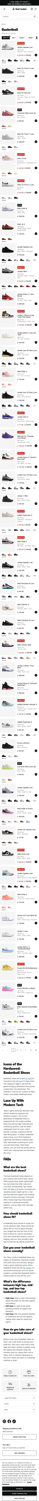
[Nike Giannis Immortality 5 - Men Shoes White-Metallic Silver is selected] (4, 1021)
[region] (19, 2)
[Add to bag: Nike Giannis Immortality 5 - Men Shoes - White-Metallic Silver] (36, 1016)
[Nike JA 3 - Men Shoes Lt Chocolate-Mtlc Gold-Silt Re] (10, 239)
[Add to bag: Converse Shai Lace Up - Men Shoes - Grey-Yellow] (36, 774)
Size (13, 38)
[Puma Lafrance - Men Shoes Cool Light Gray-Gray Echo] (16, 756)
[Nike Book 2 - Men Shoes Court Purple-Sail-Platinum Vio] (16, 554)
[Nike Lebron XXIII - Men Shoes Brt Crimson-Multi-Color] (16, 657)
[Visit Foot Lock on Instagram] (4, 1421)
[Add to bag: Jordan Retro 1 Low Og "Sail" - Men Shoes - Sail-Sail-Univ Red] (36, 342)
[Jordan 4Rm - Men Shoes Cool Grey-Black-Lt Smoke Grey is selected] (4, 286)
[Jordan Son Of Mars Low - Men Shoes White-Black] (16, 363)
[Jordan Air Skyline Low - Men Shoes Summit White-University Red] (16, 842)
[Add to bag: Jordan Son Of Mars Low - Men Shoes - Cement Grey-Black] (36, 482)
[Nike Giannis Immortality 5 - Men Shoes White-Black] (10, 1021)
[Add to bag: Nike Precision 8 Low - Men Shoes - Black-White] (36, 591)
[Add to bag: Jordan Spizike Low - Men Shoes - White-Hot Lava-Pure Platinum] (36, 881)
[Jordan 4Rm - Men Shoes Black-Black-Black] (34, 286)
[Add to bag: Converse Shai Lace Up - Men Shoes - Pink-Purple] (36, 120)
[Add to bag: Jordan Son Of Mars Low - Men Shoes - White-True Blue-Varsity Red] (36, 1037)
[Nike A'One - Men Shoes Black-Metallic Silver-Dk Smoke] (10, 173)
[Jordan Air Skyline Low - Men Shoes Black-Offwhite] (10, 842)
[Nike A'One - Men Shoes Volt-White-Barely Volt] (16, 173)
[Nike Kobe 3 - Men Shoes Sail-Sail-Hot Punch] (10, 907)
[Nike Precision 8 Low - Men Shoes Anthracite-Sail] (22, 596)
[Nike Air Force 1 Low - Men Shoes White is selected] (4, 197)
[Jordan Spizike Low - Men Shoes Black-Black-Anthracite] (10, 60)
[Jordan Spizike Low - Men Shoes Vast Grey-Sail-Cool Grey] (28, 260)
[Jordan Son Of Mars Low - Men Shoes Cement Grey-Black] (28, 363)
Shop (6, 1409)
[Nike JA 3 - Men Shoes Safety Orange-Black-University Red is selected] (4, 239)
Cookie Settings (19, 1498)
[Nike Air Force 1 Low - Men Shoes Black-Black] (10, 147)
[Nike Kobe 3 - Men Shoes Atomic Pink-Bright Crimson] (10, 384)
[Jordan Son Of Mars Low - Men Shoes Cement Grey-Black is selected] (4, 488)
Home (3, 24)
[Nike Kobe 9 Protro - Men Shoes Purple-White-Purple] (22, 821)
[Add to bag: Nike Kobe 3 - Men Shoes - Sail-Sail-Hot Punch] (36, 379)
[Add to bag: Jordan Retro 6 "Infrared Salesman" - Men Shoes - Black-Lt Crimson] (36, 693)
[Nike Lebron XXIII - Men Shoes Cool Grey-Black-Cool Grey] (22, 657)
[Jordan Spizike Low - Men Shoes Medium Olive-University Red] (16, 60)
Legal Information (10, 1398)
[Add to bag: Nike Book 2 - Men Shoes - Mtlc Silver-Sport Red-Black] (36, 549)
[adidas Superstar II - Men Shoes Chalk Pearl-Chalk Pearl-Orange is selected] (4, 530)
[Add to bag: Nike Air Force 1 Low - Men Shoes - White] (36, 192)
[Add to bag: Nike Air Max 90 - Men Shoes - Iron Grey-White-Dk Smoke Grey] (36, 102)
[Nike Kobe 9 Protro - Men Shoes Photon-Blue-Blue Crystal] (28, 821)
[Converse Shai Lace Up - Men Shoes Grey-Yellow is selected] (4, 779)
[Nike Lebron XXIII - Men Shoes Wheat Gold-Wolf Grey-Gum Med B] (28, 657)
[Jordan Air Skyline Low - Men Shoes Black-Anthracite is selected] (4, 842)
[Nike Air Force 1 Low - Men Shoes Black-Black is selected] (4, 81)
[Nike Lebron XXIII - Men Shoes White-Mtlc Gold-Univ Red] (10, 657)
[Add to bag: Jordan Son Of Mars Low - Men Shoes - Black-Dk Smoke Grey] (36, 400)
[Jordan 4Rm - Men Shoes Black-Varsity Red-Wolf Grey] (10, 286)
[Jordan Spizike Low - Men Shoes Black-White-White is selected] (4, 575)
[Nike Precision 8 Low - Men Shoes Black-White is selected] (4, 596)
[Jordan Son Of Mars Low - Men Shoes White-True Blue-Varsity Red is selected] (4, 1042)
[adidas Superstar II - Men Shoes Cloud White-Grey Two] (28, 530)
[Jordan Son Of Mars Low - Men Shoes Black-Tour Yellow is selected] (4, 363)
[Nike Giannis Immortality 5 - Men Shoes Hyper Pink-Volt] (22, 1021)
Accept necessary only (19, 1493)
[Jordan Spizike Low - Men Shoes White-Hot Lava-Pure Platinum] (22, 60)
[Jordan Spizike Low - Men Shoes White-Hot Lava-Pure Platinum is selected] (4, 886)
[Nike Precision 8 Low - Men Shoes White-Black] (16, 596)
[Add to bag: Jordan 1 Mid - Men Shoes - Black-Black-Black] (36, 503)
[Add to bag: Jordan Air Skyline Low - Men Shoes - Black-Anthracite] (36, 837)
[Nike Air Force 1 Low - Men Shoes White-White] (10, 81)
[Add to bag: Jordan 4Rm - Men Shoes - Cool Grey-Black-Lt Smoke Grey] (36, 281)
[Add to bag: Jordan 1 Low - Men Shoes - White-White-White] (36, 939)
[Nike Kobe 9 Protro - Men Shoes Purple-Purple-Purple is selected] (4, 821)
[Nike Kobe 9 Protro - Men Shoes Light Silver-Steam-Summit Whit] (10, 821)
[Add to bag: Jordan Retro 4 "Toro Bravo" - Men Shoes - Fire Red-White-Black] (36, 303)
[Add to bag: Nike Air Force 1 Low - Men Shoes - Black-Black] (36, 76)
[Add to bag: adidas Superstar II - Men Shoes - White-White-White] (36, 729)
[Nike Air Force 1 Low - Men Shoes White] (16, 81)
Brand (21, 38)
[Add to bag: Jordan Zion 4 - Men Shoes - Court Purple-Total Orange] (36, 424)
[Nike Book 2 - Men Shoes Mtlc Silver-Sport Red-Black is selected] (4, 554)
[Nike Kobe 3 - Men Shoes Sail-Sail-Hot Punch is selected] (4, 384)
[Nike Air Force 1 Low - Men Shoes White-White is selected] (4, 147)
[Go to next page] (31, 1050)
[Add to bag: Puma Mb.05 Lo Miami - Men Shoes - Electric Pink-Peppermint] (36, 996)
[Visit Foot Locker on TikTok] (14, 1421)
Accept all (19, 1488)
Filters (6, 37)
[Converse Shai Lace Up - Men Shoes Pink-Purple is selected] (4, 126)
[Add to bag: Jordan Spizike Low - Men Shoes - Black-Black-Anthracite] (36, 254)
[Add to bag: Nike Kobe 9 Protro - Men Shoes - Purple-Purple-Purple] (36, 816)
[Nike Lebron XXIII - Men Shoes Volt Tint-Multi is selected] (4, 657)
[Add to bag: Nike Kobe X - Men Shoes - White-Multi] (36, 216)
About (6, 1404)
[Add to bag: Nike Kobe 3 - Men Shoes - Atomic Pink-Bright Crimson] (36, 902)
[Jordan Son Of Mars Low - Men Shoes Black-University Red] (10, 363)
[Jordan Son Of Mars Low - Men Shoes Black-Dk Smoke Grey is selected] (4, 405)
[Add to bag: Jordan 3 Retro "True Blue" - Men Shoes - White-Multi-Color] (36, 675)
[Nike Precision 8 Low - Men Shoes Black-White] (10, 596)
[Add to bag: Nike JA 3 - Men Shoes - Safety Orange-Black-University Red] (36, 233)
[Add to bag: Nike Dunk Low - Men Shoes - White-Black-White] (36, 861)
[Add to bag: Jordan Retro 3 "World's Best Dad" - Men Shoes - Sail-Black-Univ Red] (36, 467)
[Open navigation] (4, 9)
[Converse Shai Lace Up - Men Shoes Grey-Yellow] (10, 126)
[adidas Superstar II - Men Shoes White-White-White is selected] (4, 735)
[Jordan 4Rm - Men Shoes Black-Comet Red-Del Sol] (16, 286)
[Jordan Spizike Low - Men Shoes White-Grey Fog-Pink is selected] (4, 800)
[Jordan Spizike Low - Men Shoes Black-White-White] (28, 60)
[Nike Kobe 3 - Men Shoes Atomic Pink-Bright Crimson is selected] (4, 907)
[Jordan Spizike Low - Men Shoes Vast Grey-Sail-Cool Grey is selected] (4, 60)
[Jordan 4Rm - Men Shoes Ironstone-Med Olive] (22, 286)
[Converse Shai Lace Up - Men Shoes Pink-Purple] (10, 779)
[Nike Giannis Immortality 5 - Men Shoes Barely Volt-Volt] (16, 1021)
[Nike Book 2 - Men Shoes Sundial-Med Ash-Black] (10, 554)
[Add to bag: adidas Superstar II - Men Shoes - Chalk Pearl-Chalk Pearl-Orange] (36, 524)
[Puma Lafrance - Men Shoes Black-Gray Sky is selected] (4, 756)
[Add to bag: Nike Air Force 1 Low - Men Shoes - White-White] (36, 141)
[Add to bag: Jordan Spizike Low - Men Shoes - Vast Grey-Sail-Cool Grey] (36, 55)
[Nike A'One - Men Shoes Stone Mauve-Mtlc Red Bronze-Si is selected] (4, 173)
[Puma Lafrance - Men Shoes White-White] (10, 756)
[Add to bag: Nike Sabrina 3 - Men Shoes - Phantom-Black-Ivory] (36, 612)
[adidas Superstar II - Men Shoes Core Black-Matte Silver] (22, 530)
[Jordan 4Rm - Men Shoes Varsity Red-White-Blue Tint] (28, 286)
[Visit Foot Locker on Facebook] (9, 1421)
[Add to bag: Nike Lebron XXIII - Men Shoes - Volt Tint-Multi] (36, 652)
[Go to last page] (36, 1050)
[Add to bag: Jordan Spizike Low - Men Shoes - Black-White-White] (36, 570)
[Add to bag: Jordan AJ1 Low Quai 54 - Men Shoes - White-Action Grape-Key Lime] (36, 923)
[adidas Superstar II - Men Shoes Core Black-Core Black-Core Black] (16, 530)
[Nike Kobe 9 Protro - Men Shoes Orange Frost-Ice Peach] (16, 821)
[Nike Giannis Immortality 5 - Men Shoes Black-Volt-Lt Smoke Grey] (28, 1021)
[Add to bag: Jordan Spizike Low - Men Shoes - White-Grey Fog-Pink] (36, 795)
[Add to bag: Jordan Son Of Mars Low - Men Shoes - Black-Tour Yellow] (36, 358)
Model (30, 38)
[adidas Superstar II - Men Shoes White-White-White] (10, 530)
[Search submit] (34, 16)
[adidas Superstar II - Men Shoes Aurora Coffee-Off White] (28, 735)
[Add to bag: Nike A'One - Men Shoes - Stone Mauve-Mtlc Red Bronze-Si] (36, 168)
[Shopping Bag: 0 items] (35, 9)
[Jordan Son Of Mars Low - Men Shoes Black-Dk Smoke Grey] (28, 488)
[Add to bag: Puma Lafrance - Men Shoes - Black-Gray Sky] (36, 750)
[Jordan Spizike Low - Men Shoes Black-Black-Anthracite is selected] (4, 260)
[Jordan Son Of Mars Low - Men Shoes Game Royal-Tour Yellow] (22, 363)
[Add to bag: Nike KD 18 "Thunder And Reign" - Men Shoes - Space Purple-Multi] (36, 445)
